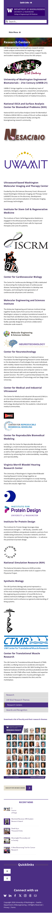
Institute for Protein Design (19, 521)
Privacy (6, 907)
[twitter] (20, 895)
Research (10, 695)
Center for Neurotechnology (20, 351)
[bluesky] (5, 895)
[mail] (35, 895)
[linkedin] (10, 895)
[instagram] (25, 895)
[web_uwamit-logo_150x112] (26, 146)
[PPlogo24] (10, 547)
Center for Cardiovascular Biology (23, 276)
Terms (13, 907)
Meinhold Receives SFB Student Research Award (22, 820)
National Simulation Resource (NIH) (24, 562)
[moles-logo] (18, 331)
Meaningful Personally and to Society (20, 839)
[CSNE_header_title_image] (26, 340)
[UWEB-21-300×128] (23, 60)
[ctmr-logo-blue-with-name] (26, 636)
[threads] (30, 895)
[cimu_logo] (9, 413)
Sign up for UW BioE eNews (15, 788)
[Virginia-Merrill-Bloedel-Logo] (10, 490)
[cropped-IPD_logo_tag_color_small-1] (23, 506)
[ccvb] (11, 252)
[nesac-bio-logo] (26, 127)
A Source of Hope (14, 810)
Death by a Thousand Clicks (17, 829)
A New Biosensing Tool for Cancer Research (23, 848)
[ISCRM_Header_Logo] (26, 233)
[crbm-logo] (21, 422)
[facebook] (15, 895)
